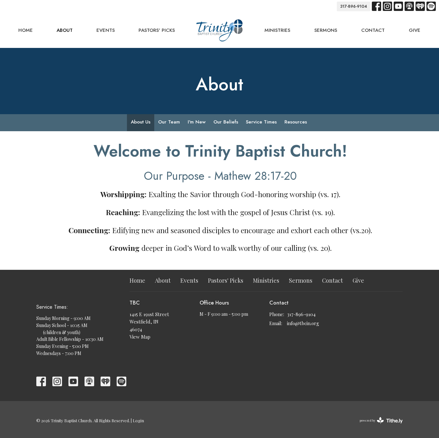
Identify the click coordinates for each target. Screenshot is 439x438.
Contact (373, 30)
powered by (378, 425)
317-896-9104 (353, 6)
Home (25, 30)
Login (138, 420)
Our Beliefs (225, 121)
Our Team (169, 121)
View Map (140, 336)
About (65, 30)
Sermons (325, 30)
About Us (140, 121)
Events (105, 30)
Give (414, 30)
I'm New (197, 121)
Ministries (277, 30)
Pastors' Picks (157, 30)
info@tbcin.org (303, 323)
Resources (295, 121)
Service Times (261, 121)
